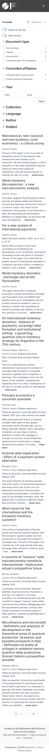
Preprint (9, 52)
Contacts (28, 738)
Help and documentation (15, 734)
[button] (16, 42)
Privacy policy (24, 750)
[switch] (4, 29)
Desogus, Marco (10, 665)
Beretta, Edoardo (10, 574)
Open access (14, 35)
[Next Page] (27, 713)
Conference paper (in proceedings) (21, 60)
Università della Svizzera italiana (20, 75)
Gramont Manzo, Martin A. (15, 350)
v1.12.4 (39, 747)
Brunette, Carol (9, 466)
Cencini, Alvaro (9, 149)
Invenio (30, 747)
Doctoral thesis (12, 48)
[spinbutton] (13, 95)
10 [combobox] (33, 713)
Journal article (12, 56)
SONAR (21, 747)
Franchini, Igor (9, 404)
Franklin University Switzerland (19, 79)
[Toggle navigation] (43, 6)
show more (38, 175)
